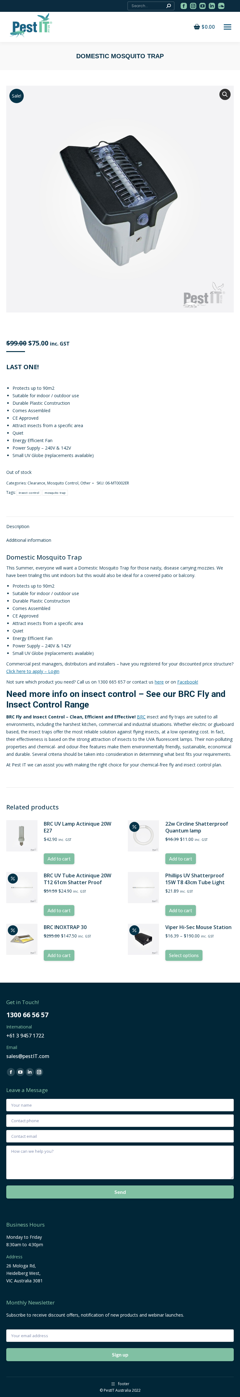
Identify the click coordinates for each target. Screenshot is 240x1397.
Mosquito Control (62, 483)
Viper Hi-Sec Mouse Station (198, 927)
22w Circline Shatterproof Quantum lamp (196, 827)
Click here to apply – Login (32, 671)
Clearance (36, 483)
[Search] (168, 6)
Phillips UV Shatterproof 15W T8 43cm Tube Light (195, 879)
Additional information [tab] (28, 540)
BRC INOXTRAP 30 (65, 927)
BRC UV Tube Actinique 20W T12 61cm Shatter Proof (77, 879)
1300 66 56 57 (27, 1014)
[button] (225, 94)
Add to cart (59, 858)
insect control (29, 492)
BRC (141, 717)
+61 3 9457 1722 (25, 1035)
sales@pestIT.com (27, 1056)
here (159, 682)
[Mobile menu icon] (227, 27)
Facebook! (187, 682)
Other (85, 483)
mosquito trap (55, 492)
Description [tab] (17, 526)
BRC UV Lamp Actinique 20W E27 (77, 827)
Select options (184, 955)
